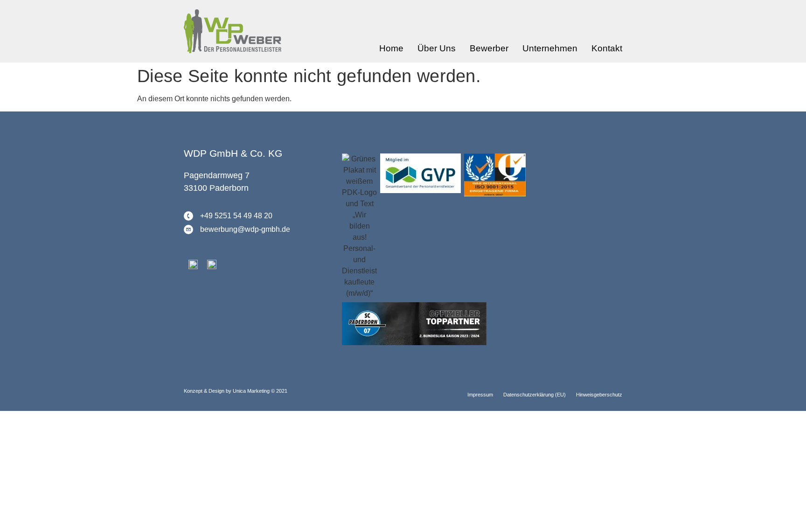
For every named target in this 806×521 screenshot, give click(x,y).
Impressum (480, 394)
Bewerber (489, 48)
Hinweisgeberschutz (599, 394)
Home (391, 48)
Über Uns (436, 48)
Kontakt (606, 48)
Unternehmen (549, 48)
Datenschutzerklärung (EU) (534, 394)
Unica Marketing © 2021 (260, 391)
